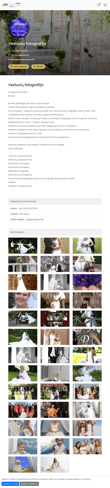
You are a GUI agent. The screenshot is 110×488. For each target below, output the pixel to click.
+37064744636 (19, 50)
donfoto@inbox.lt (20, 55)
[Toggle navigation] (105, 5)
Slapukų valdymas (29, 483)
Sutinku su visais (10, 483)
